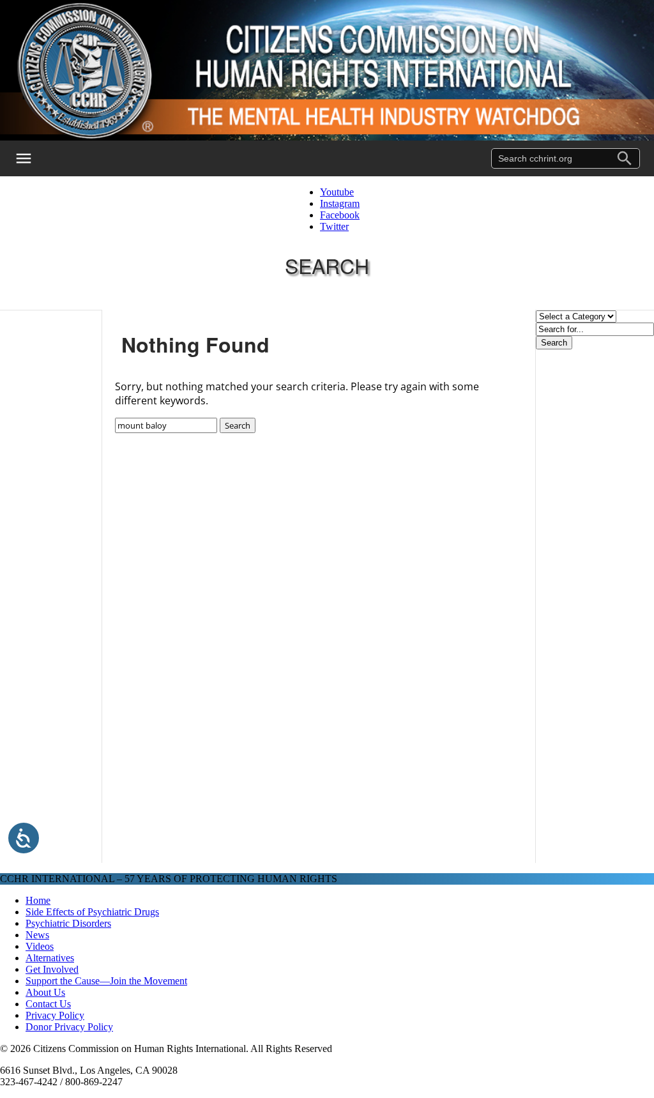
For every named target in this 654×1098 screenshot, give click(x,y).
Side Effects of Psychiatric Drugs (92, 911)
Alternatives (50, 957)
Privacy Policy (55, 1015)
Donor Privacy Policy (69, 1026)
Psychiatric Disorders (68, 923)
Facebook (340, 215)
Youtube (337, 192)
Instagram (340, 203)
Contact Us (48, 1003)
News (37, 934)
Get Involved (52, 969)
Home (38, 900)
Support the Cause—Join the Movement (106, 980)
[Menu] (32, 158)
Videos (40, 946)
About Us (45, 992)
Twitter (334, 226)
